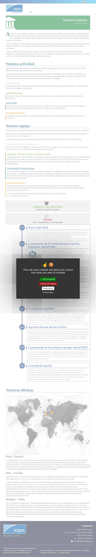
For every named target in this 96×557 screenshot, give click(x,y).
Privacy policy (48, 292)
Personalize (48, 288)
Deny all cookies (49, 284)
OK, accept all (49, 279)
